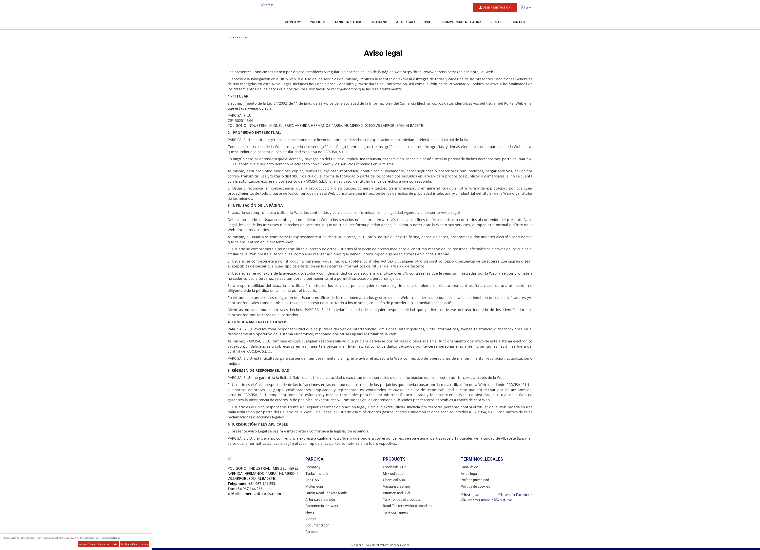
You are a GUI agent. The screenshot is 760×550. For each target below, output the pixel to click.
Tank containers (395, 512)
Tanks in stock (348, 22)
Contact (519, 22)
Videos (496, 22)
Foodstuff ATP (394, 467)
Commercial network (462, 22)
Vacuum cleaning (396, 486)
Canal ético (469, 467)
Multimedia (314, 486)
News (310, 512)
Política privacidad (475, 480)
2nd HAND (378, 22)
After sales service (415, 22)
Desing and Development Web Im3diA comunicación (380, 545)
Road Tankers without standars (407, 506)
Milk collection (394, 473)
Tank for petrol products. (402, 499)
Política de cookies (475, 486)
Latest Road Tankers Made (326, 493)
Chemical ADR (394, 480)
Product (318, 22)
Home (231, 37)
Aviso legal (243, 37)
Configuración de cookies (134, 543)
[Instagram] (479, 494)
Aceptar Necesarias (108, 543)
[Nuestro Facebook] (515, 494)
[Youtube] (503, 499)
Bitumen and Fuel (396, 493)
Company (293, 22)
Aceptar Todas (87, 543)
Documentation (317, 525)
